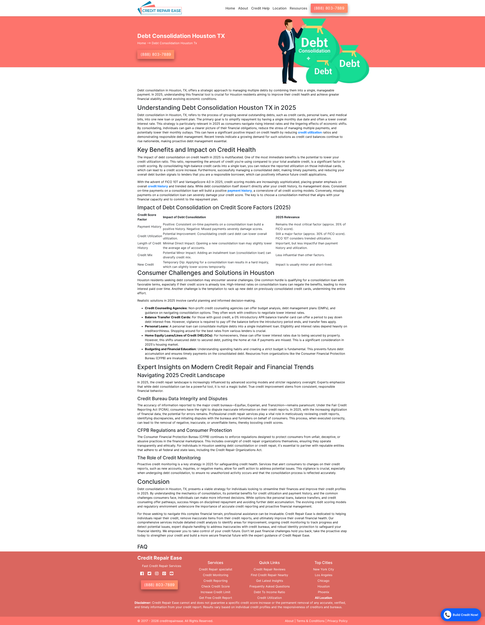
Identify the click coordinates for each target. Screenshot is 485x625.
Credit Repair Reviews (269, 569)
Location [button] (280, 8)
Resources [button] (298, 8)
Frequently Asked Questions (270, 586)
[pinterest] (163, 573)
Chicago (323, 581)
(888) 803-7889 (329, 8)
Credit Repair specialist (215, 569)
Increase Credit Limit (215, 592)
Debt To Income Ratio (269, 592)
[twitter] (148, 573)
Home (230, 8)
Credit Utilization (269, 598)
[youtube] (170, 573)
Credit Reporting (215, 581)
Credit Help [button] (260, 8)
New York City (323, 569)
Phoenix (323, 592)
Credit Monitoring (215, 575)
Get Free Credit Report (215, 598)
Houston (324, 586)
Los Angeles (323, 575)
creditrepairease (171, 621)
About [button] (243, 8)
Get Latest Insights (269, 581)
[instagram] (155, 573)
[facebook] (140, 573)
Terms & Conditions (310, 621)
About (289, 621)
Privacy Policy (337, 621)
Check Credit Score (215, 586)
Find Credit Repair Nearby (269, 575)
